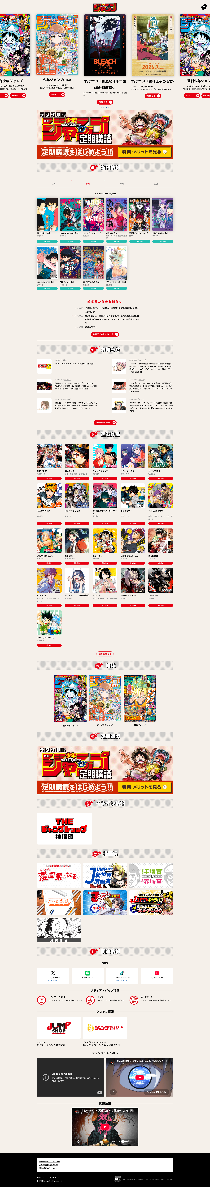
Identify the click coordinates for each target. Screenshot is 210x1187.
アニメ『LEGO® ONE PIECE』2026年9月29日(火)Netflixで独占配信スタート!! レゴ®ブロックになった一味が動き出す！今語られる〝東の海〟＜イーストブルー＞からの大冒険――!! (150, 387)
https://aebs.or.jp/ (167, 1179)
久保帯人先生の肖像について (48, 1165)
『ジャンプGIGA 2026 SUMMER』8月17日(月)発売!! (74, 363)
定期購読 (110, 95)
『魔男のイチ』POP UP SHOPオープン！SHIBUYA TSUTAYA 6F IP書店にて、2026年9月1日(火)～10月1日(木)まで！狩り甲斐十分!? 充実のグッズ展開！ (76, 386)
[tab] (101, 107)
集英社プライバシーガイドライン (48, 1177)
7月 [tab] (54, 183)
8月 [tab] (88, 183)
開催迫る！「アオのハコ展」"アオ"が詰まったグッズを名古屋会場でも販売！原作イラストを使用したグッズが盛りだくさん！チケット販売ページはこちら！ (76, 405)
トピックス (142, 360)
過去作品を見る (105, 654)
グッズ (141, 399)
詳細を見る (7, 102)
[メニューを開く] (204, 7)
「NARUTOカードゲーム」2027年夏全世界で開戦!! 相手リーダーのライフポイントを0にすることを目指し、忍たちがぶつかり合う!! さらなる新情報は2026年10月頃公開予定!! (151, 406)
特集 (65, 360)
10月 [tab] (156, 183)
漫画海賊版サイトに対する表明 (49, 1162)
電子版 (92, 95)
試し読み (47, 241)
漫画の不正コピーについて (48, 1168)
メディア (141, 379)
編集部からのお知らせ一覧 (103, 334)
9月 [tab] (122, 183)
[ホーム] (105, 7)
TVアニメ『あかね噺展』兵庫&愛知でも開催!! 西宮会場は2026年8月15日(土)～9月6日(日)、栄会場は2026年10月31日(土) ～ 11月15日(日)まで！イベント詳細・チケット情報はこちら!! (150, 367)
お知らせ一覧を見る (103, 422)
